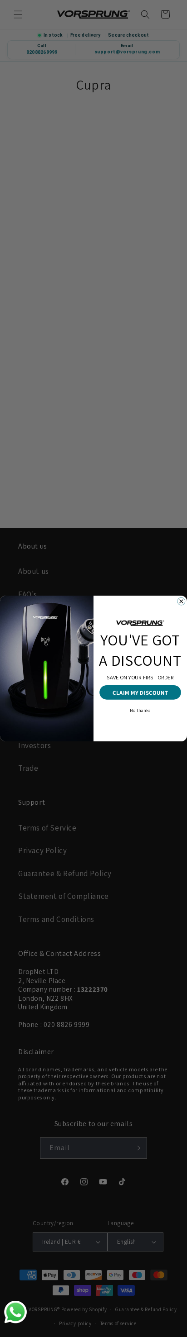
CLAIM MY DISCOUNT (140, 692)
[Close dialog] (181, 601)
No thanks (140, 710)
